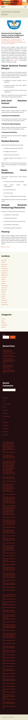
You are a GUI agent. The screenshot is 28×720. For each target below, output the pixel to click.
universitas (19, 39)
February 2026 (4, 264)
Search (4, 335)
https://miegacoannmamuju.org (9, 626)
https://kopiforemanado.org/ (9, 488)
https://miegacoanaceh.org (8, 511)
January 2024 (4, 302)
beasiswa (15, 39)
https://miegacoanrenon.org (8, 500)
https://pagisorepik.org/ (8, 455)
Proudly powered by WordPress (7, 717)
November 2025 (4, 270)
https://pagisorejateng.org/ (8, 466)
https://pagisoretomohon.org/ (9, 462)
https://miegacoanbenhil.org (8, 530)
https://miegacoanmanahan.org (9, 594)
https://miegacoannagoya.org (9, 575)
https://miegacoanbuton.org (8, 646)
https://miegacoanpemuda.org (9, 498)
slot (3, 401)
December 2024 (4, 285)
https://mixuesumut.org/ (8, 491)
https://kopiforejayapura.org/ (9, 446)
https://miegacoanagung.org (8, 508)
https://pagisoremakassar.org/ (9, 456)
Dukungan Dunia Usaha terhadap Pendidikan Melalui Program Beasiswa (8, 366)
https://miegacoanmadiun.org (9, 702)
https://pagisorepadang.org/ (9, 465)
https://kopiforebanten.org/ (8, 442)
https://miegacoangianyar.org (9, 573)
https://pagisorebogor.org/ (8, 476)
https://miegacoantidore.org (8, 510)
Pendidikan (3, 323)
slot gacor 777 (5, 425)
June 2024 (3, 294)
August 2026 (3, 260)
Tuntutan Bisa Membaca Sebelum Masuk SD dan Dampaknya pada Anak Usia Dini (9, 352)
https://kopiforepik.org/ (8, 469)
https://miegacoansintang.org (9, 501)
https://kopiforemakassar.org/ (9, 473)
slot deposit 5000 (6, 416)
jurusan (2, 320)
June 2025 (3, 281)
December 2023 (4, 304)
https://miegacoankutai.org (8, 669)
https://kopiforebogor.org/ (8, 486)
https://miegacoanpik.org (8, 547)
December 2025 (4, 268)
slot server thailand (7, 404)
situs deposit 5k (15, 60)
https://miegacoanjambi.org (8, 567)
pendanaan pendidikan (11, 42)
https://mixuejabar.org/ (7, 489)
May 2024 (3, 296)
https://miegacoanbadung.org (9, 634)
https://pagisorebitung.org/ (8, 463)
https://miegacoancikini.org (8, 531)
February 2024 (4, 300)
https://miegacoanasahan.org (9, 650)
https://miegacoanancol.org (8, 694)
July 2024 (3, 291)
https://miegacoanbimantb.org (9, 624)
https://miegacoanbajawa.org (9, 614)
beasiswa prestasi (13, 40)
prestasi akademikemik (10, 43)
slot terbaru (5, 413)
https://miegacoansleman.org (9, 574)
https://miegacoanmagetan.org (9, 633)
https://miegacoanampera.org (9, 520)
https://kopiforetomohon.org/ (9, 472)
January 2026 (4, 266)
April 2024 (3, 298)
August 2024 (3, 289)
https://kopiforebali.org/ (8, 485)
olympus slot (5, 410)
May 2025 (3, 283)
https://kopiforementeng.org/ (9, 468)
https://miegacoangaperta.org (9, 583)
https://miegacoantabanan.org (9, 636)
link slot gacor (5, 431)
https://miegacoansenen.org (9, 522)
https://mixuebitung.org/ (8, 447)
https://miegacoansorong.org (9, 568)
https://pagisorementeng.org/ (9, 461)
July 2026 (3, 262)
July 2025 (3, 279)
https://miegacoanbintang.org (9, 610)
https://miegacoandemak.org (9, 679)
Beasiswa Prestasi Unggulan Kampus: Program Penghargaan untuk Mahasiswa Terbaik (12, 35)
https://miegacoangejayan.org (9, 497)
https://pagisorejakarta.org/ (8, 457)
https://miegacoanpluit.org (8, 548)
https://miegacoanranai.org (8, 512)
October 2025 (4, 272)
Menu (2, 6)
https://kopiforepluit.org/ (8, 471)
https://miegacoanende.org (9, 507)
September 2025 (4, 275)
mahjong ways (5, 397)
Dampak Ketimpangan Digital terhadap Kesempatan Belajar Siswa (9, 371)
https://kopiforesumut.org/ (8, 445)
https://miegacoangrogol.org (9, 538)
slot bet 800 (5, 422)
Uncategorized (4, 325)
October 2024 (4, 287)
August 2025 (3, 277)
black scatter (5, 428)
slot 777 (4, 407)
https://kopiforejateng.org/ (8, 443)
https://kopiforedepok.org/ (8, 484)
